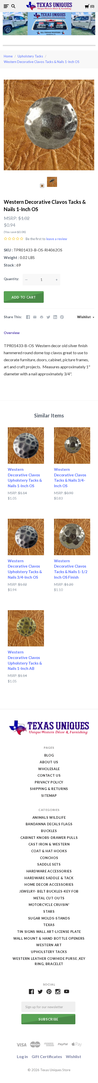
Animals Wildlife (49, 817)
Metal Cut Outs (49, 898)
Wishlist (84, 317)
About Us (49, 762)
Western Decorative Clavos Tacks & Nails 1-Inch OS (41, 62)
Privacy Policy (49, 782)
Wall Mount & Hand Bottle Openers (49, 938)
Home (8, 56)
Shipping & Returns (49, 789)
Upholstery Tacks (30, 56)
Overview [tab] (12, 333)
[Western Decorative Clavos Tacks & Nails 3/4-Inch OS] (72, 445)
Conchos (49, 858)
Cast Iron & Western (49, 844)
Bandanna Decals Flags (49, 824)
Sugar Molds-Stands (49, 918)
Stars (49, 911)
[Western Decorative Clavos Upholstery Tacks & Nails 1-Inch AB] (26, 628)
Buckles (49, 831)
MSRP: (10, 218)
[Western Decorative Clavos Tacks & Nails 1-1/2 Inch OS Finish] (72, 537)
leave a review (56, 239)
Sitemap (49, 796)
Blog (49, 755)
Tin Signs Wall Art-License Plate (49, 932)
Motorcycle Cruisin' (49, 905)
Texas (49, 925)
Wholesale (49, 769)
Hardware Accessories (49, 871)
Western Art (49, 945)
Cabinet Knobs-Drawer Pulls (49, 838)
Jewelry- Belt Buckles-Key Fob (49, 891)
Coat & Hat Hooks (49, 851)
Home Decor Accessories (48, 884)
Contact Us (49, 775)
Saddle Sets (49, 864)
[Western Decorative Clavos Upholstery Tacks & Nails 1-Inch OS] (26, 445)
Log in (22, 1056)
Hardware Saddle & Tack (48, 878)
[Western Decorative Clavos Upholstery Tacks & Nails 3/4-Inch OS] (26, 537)
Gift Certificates (47, 1056)
